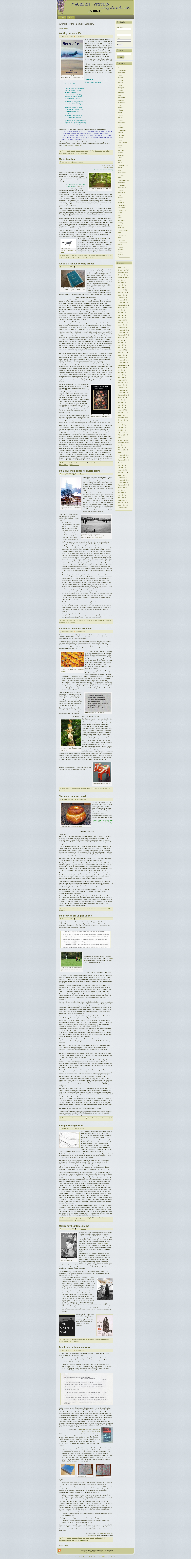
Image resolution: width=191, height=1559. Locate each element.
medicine (120, 153)
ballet (120, 163)
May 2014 (121, 427)
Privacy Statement (108, 1550)
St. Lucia (100, 788)
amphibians (122, 173)
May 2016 (121, 375)
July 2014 (120, 422)
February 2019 (122, 292)
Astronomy (121, 93)
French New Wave (104, 1339)
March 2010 (121, 500)
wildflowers (122, 205)
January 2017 (121, 355)
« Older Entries (63, 28)
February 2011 (122, 472)
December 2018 (122, 297)
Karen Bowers (66, 79)
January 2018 (121, 325)
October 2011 (122, 457)
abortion (99, 1218)
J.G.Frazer (75, 258)
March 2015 (121, 410)
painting (121, 80)
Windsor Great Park (83, 258)
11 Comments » (81, 1220)
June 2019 (121, 282)
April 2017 (121, 347)
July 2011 (120, 462)
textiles (121, 90)
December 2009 (122, 507)
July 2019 (120, 280)
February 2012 (122, 450)
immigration (86, 1538)
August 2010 (121, 487)
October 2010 (122, 482)
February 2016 (122, 382)
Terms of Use (91, 1550)
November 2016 (122, 360)
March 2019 (121, 290)
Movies (78, 1339)
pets (120, 125)
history (73, 1118)
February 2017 (122, 352)
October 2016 (122, 362)
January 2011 (121, 475)
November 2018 (122, 300)
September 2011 (122, 460)
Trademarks (99, 1550)
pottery (121, 85)
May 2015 (121, 405)
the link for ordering (72, 145)
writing (104, 255)
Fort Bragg (121, 135)
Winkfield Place (63, 465)
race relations (75, 1540)
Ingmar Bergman (63, 1341)
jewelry (121, 78)
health (121, 118)
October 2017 (122, 332)
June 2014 (121, 425)
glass (120, 75)
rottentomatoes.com (102, 1243)
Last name (119, 33)
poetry (86, 151)
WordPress (83, 1556)
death (68, 1218)
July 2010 (120, 490)
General (120, 140)
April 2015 (121, 407)
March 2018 (121, 320)
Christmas (122, 103)
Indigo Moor (106, 151)
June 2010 (121, 492)
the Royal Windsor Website (96, 537)
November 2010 (122, 480)
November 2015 (122, 390)
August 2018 (121, 307)
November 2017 (122, 330)
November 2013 (122, 442)
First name (120, 27)
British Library (81, 186)
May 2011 (121, 467)
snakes (121, 198)
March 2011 (121, 470)
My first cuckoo (67, 159)
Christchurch (122, 210)
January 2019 (121, 295)
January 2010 (121, 505)
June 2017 (121, 342)
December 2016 (122, 357)
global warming (122, 143)
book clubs (122, 98)
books (68, 151)
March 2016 (121, 380)
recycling (120, 223)
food (79, 463)
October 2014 (122, 420)
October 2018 (122, 302)
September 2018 (122, 305)
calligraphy (122, 73)
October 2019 (122, 275)
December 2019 (122, 270)
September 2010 (122, 485)
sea (120, 195)
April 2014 (121, 430)
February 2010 (122, 502)
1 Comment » (85, 1540)
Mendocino (121, 155)
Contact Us (84, 1550)
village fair (98, 1118)
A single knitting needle (71, 1125)
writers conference (124, 257)
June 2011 (121, 465)
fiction (121, 249)
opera (120, 168)
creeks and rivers (124, 180)
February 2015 (122, 412)
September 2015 (122, 395)
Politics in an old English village (75, 916)
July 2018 (120, 310)
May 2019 (121, 285)
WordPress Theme (93, 1556)
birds (73, 255)
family (79, 1218)
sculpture (121, 88)
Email (119, 38)
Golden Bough (68, 258)
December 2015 (122, 387)
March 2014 (121, 432)
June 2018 (121, 312)
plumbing (62, 622)
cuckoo (61, 258)
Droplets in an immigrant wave (74, 1347)
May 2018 (121, 315)
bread (97, 908)
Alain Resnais (95, 1339)
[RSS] (59, 1550)
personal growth (80, 151)
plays (119, 215)
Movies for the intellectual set (74, 1226)
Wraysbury (105, 1118)
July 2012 (120, 445)
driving (121, 108)
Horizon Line (98, 151)
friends (121, 115)
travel (96, 1538)
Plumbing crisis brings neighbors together (80, 471)
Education (121, 128)
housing (81, 620)
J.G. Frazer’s (101, 239)
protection (122, 193)
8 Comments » (75, 465)
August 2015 (121, 397)
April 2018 (121, 317)
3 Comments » (84, 153)
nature (81, 255)
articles (69, 255)
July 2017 (120, 340)
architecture (70, 620)
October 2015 (122, 392)
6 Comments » (96, 258)
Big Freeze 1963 (107, 620)
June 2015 (121, 402)
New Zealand (87, 255)
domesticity (74, 463)
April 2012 (121, 447)
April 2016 (121, 377)
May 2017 (121, 345)
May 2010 (121, 495)
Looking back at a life (70, 33)
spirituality (99, 255)
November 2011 (122, 455)
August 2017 (121, 337)
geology (121, 190)
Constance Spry (96, 463)
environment (122, 188)
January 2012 (121, 452)
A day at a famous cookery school (76, 263)
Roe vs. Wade (69, 1220)
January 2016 (121, 385)
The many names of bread (72, 796)
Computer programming (123, 241)
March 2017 (121, 350)
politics (93, 1118)
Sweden (105, 788)
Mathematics (122, 130)
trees (120, 200)
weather (90, 620)
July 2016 (120, 370)
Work (119, 238)
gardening (120, 138)
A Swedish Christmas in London (75, 628)
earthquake (122, 185)
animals (121, 175)
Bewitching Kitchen (77, 826)
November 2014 (122, 417)
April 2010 (121, 497)
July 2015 (120, 400)
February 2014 (122, 435)
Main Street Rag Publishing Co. (67, 153)
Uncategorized (122, 235)
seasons (93, 255)
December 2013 (122, 440)
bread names (103, 908)
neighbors (122, 123)
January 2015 (121, 415)
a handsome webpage (102, 53)
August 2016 (121, 367)
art (118, 68)
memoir (73, 151)
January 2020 (121, 267)
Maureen (82, 36)
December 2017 (122, 327)
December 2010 (122, 477)
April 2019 (121, 287)
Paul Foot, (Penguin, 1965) (89, 1430)
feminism (120, 133)
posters (121, 83)
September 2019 (122, 277)
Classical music (123, 165)
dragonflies (122, 183)
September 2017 (122, 335)
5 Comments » (75, 1341)
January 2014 (121, 437)
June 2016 (121, 372)
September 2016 (122, 365)
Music (119, 160)
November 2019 (122, 272)
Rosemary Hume (104, 463)
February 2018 (122, 322)
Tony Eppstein (112, 1556)
